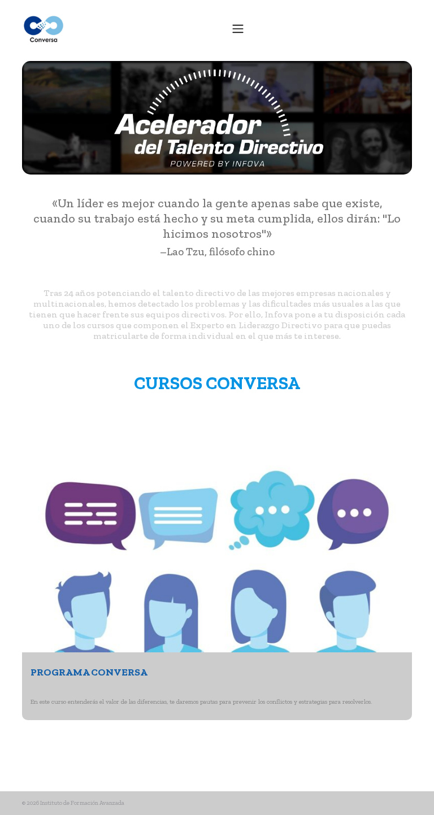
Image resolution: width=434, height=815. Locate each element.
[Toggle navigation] (238, 28)
